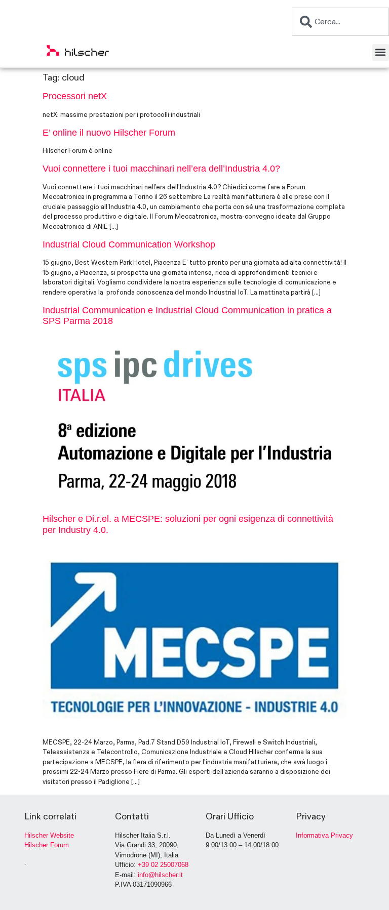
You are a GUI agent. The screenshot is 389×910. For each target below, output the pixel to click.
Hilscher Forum (46, 845)
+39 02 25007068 (163, 864)
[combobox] (340, 22)
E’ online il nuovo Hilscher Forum (109, 133)
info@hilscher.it (160, 875)
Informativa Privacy (324, 835)
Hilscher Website (49, 835)
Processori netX (75, 96)
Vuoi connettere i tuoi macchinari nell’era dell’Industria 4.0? (161, 168)
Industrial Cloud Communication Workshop (129, 244)
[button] (380, 52)
